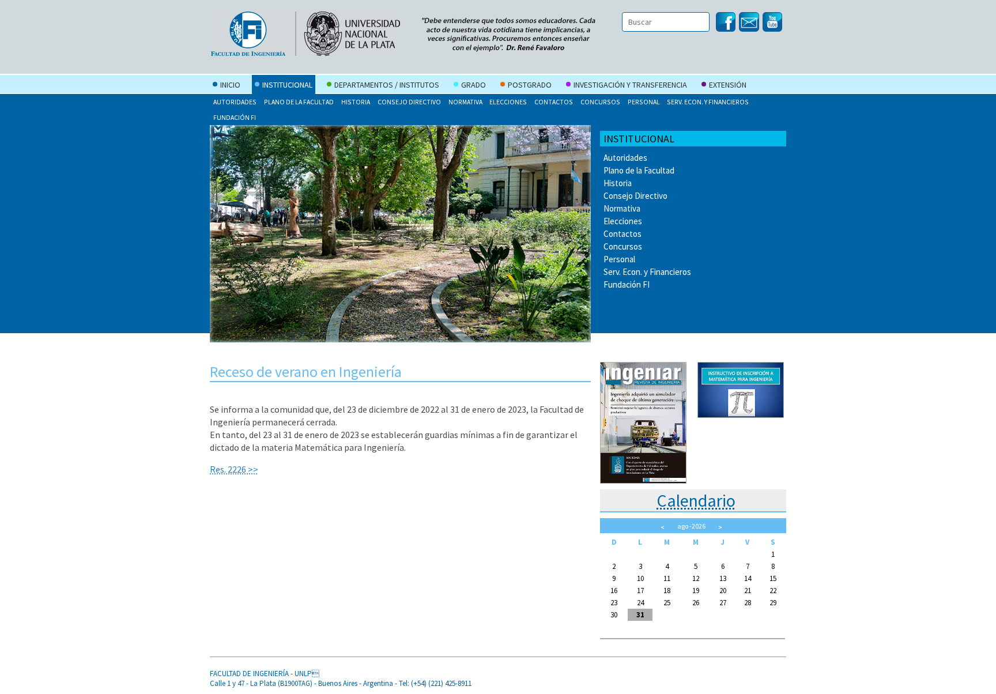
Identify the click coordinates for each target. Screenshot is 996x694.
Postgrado (530, 85)
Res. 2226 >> (234, 469)
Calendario (696, 500)
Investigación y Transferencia (630, 85)
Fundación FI (234, 117)
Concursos (600, 101)
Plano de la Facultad (299, 101)
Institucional (287, 85)
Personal (644, 101)
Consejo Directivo (409, 101)
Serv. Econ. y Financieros (708, 101)
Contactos (553, 101)
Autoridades (234, 101)
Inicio (230, 85)
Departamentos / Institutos (386, 85)
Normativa (465, 101)
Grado (473, 85)
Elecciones (508, 101)
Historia (355, 101)
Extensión (727, 85)
